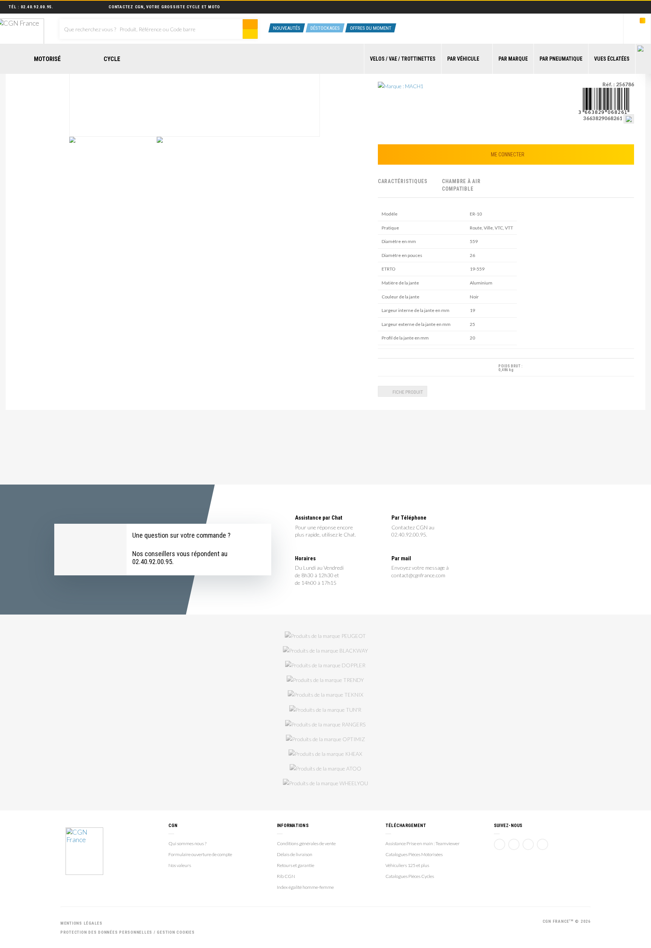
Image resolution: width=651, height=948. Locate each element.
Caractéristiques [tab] (403, 181)
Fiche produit (407, 392)
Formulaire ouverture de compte (200, 854)
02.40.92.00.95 (36, 7)
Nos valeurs (179, 865)
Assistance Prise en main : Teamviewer (422, 843)
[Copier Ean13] (628, 118)
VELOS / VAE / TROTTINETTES (403, 59)
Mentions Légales (81, 923)
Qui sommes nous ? (187, 843)
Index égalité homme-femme (305, 887)
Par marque (513, 59)
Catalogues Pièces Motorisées (414, 854)
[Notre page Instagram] (542, 844)
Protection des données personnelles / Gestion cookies (127, 932)
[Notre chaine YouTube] (514, 844)
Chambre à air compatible (461, 185)
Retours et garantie (295, 865)
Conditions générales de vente (306, 843)
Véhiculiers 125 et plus (407, 865)
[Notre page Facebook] (499, 844)
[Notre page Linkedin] (528, 844)
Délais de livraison (294, 854)
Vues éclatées (612, 59)
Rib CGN (286, 876)
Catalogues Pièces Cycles (409, 876)
